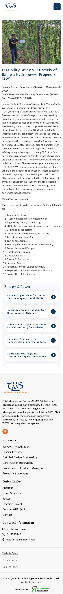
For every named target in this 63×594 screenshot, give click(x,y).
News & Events (11, 493)
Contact (7, 514)
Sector (6, 498)
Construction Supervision (17, 462)
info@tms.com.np (16, 529)
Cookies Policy (10, 566)
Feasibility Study (12, 452)
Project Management (15, 473)
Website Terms (10, 553)
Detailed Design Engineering (19, 457)
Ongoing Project (12, 504)
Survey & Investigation (16, 446)
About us (7, 487)
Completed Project (13, 509)
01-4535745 (13, 534)
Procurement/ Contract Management (25, 468)
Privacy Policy (9, 559)
